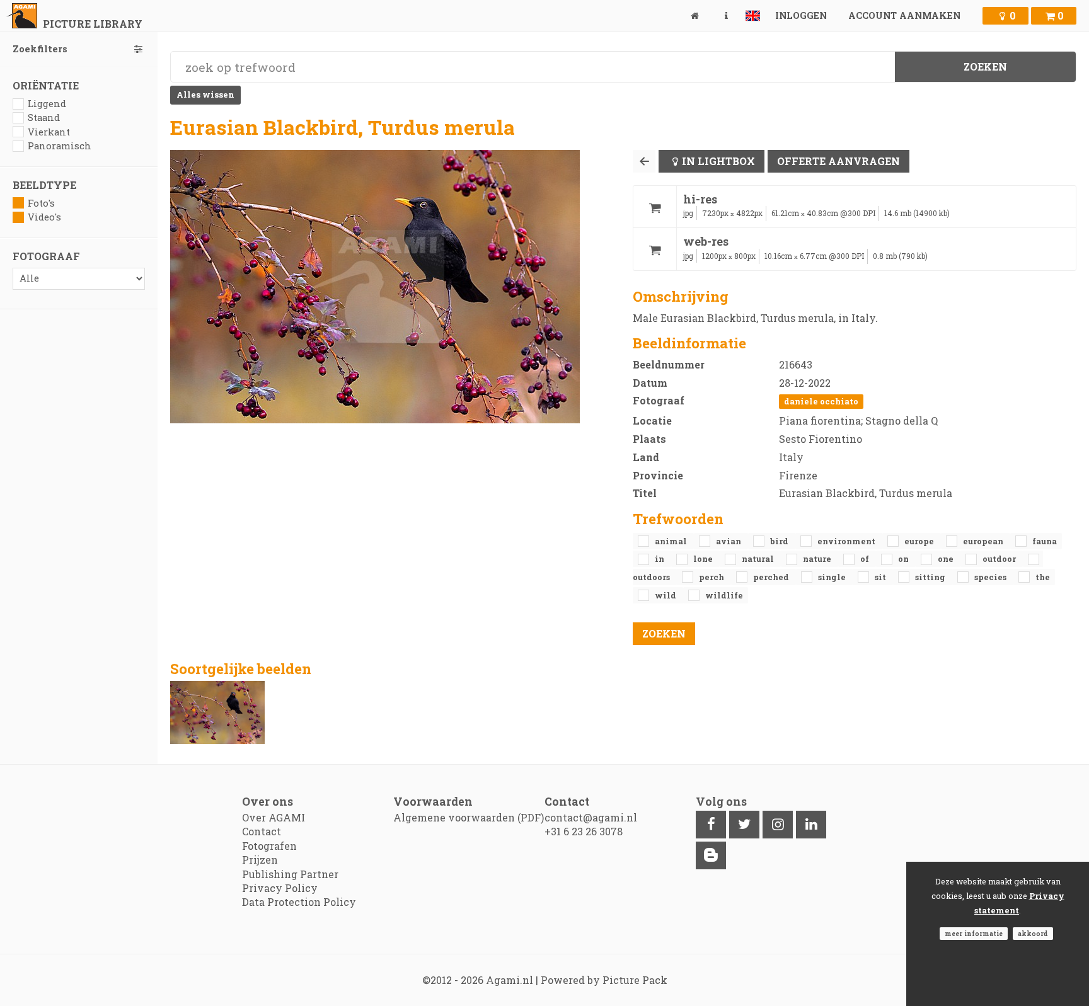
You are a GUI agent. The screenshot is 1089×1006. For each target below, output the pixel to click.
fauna (1044, 541)
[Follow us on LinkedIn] (811, 824)
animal (672, 541)
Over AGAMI (273, 817)
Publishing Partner (290, 874)
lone (704, 559)
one (946, 559)
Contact (261, 831)
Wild (666, 595)
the (1042, 577)
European (984, 541)
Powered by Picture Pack (604, 979)
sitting (931, 577)
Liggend (47, 104)
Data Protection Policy (299, 901)
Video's (44, 217)
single (833, 577)
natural (759, 559)
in (660, 559)
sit (881, 577)
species (991, 577)
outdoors (652, 577)
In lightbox (718, 161)
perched (772, 577)
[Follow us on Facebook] (711, 824)
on (904, 559)
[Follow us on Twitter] (744, 824)
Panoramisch (59, 146)
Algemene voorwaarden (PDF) (468, 817)
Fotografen (269, 845)
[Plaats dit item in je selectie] (654, 207)
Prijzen (260, 859)
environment (847, 541)
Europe (920, 541)
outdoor (1000, 559)
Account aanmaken (904, 15)
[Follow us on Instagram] (778, 824)
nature (818, 559)
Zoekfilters (40, 49)
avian (729, 541)
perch (712, 577)
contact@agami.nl (590, 817)
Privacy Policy (280, 888)
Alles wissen (205, 94)
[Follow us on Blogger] (711, 855)
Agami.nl (509, 979)
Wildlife (724, 595)
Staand (44, 117)
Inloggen (801, 15)
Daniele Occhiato (821, 401)
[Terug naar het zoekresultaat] (644, 161)
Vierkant (49, 132)
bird (780, 541)
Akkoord (1033, 933)
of (865, 559)
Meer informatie (974, 933)
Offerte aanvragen (838, 161)
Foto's (41, 203)
